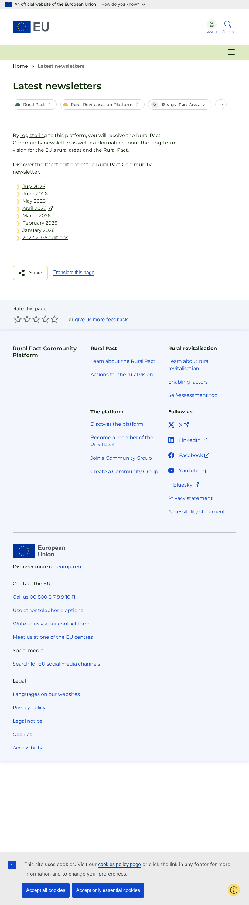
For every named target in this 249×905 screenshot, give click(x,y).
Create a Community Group (124, 471)
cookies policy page (119, 864)
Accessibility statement (196, 511)
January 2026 (38, 230)
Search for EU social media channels (56, 664)
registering (33, 135)
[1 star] (17, 319)
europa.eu (69, 566)
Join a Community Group (121, 458)
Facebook (194, 455)
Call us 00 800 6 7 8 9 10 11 (44, 597)
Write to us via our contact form (51, 624)
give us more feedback (101, 319)
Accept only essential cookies (108, 890)
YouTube (193, 470)
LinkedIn (193, 440)
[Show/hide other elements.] (221, 104)
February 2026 (39, 223)
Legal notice (28, 721)
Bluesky (186, 485)
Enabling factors (188, 382)
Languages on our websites (46, 694)
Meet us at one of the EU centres (53, 637)
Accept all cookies (45, 890)
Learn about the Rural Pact (122, 361)
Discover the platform (116, 424)
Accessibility (28, 748)
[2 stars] (22, 319)
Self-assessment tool (193, 395)
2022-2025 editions (45, 237)
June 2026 (35, 194)
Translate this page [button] (73, 272)
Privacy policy (29, 708)
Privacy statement (190, 498)
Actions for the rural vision (121, 374)
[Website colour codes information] (234, 890)
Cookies (22, 734)
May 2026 (34, 201)
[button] (35, 104)
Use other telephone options (48, 610)
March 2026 (36, 216)
